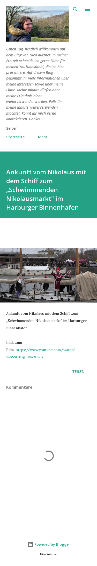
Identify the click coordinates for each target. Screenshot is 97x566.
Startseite (15, 136)
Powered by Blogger (51, 544)
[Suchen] (75, 9)
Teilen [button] (78, 371)
